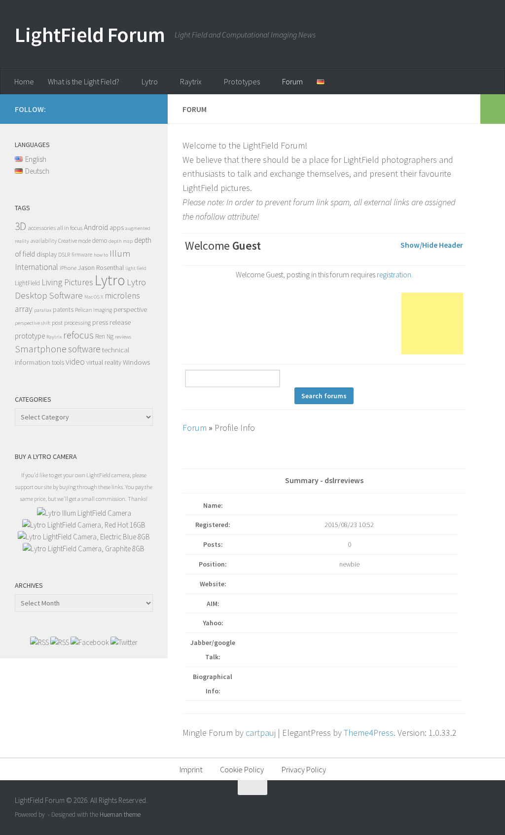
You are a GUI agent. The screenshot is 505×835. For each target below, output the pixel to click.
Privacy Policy (304, 769)
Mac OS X (93, 297)
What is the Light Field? (83, 81)
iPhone (68, 267)
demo (99, 240)
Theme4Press (369, 732)
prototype (30, 336)
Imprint (191, 769)
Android (96, 227)
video (75, 361)
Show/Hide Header (431, 245)
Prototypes (242, 81)
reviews (123, 337)
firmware (82, 254)
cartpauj (261, 732)
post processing (71, 322)
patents (63, 309)
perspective (130, 309)
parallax (42, 310)
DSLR (64, 254)
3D (20, 226)
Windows (136, 362)
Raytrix (191, 81)
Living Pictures (67, 282)
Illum (120, 253)
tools (58, 362)
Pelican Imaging (93, 309)
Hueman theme (120, 814)
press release (111, 322)
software (84, 349)
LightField (27, 283)
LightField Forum (90, 34)
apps (116, 227)
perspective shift (32, 323)
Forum (292, 81)
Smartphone (41, 349)
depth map (120, 241)
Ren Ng (104, 336)
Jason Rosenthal (101, 267)
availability (44, 240)
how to (101, 255)
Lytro (150, 81)
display (46, 254)
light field (135, 268)
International (36, 267)
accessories (42, 228)
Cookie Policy (242, 769)
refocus (78, 335)
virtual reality (103, 362)
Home (24, 81)
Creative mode (74, 240)
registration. (395, 274)
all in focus (69, 227)
